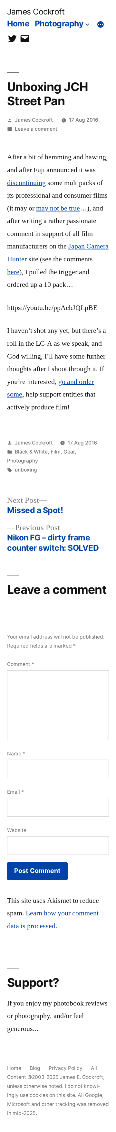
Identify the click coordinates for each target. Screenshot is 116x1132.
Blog (35, 1068)
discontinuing (26, 182)
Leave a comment (36, 129)
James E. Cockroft (81, 1077)
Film (56, 452)
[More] (100, 25)
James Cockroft (35, 11)
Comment (20, 664)
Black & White (31, 452)
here (13, 271)
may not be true (58, 208)
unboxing (26, 470)
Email (15, 792)
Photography (59, 23)
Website (16, 830)
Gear (69, 452)
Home (18, 23)
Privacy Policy (65, 1068)
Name (16, 754)
